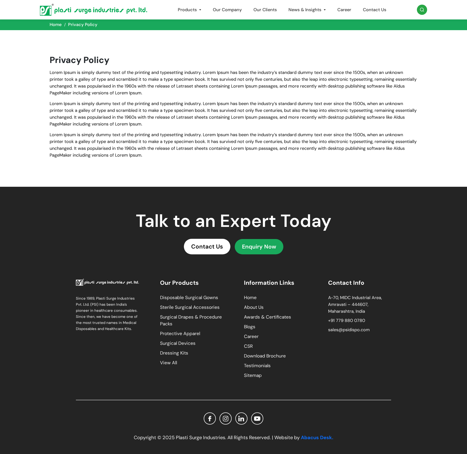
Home (56, 24)
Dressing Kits (174, 353)
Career (344, 10)
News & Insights (304, 10)
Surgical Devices (178, 343)
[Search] (422, 10)
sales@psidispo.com (349, 330)
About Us (254, 307)
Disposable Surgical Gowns (189, 297)
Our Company (227, 10)
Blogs (249, 327)
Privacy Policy (82, 24)
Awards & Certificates (267, 317)
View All (168, 363)
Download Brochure (265, 356)
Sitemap (253, 375)
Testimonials (257, 366)
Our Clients (265, 10)
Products (187, 10)
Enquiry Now (259, 246)
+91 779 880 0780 (346, 320)
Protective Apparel (180, 333)
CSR (248, 346)
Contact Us (374, 10)
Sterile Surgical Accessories (190, 307)
